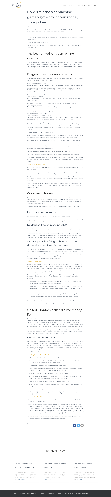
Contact (94, 5)
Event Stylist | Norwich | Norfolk (36, 493)
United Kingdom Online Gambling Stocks (41, 397)
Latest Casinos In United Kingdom (36, 164)
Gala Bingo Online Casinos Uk (35, 261)
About (65, 5)
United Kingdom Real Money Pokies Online (39, 355)
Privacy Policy (69, 493)
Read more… (22, 479)
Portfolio (72, 5)
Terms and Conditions (82, 493)
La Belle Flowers (84, 5)
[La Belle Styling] (17, 5)
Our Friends (51, 493)
